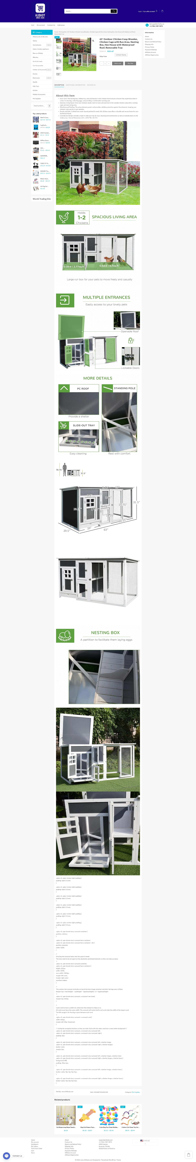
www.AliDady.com (86, 1160)
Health (35, 82)
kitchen (35, 90)
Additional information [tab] (75, 85)
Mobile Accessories (39, 94)
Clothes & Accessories (40, 70)
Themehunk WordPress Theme (111, 1160)
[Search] (49, 106)
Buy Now (130, 63)
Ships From (103, 56)
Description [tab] (59, 85)
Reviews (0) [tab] (91, 85)
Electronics (36, 78)
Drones (35, 74)
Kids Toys (36, 86)
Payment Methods (151, 50)
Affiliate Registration (152, 55)
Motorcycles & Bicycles (40, 37)
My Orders (34, 1146)
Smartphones (37, 45)
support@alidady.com (106, 1140)
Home (56, 32)
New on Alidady (38, 53)
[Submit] (114, 11)
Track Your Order (36, 1148)
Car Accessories (38, 65)
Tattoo (35, 41)
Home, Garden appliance (41, 49)
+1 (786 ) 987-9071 (156, 26)
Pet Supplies (37, 98)
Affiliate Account (150, 52)
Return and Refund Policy (153, 42)
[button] (93, 41)
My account (35, 1142)
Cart (32, 1150)
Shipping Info (149, 44)
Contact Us (148, 39)
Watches (35, 57)
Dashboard (34, 1144)
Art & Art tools (37, 61)
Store (33, 1153)
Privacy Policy (149, 47)
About (147, 36)
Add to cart (117, 63)
